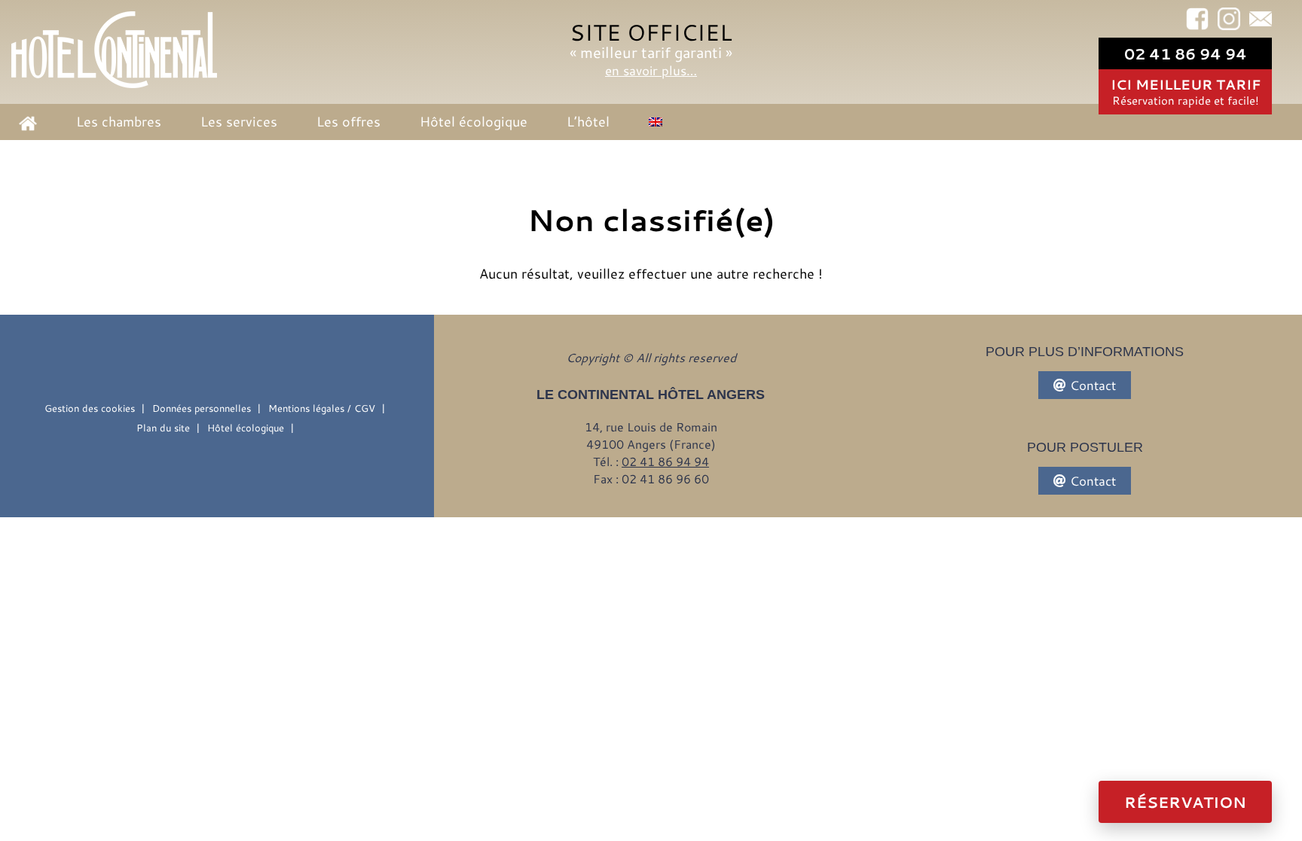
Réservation (1185, 801)
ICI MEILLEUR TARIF (1186, 91)
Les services (238, 121)
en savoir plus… (651, 70)
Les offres (348, 121)
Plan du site (163, 427)
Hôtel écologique (473, 121)
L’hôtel (588, 121)
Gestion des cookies (89, 408)
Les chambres (118, 121)
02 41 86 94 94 (1185, 53)
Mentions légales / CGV (321, 408)
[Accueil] (114, 50)
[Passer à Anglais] (655, 121)
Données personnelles (201, 408)
